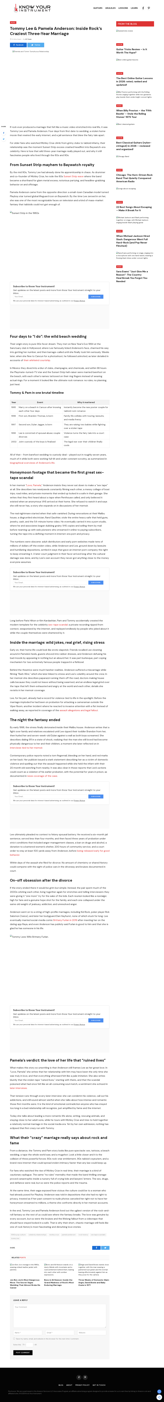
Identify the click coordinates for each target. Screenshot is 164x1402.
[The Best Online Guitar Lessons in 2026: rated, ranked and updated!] (135, 67)
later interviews (18, 1088)
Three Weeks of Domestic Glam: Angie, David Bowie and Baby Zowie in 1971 (93, 1282)
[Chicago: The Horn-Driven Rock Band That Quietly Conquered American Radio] (135, 163)
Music (13, 22)
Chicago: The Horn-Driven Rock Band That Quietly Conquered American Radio (134, 178)
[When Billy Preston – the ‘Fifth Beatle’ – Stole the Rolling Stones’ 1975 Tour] (135, 99)
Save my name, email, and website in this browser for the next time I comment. (47, 1339)
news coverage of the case (42, 775)
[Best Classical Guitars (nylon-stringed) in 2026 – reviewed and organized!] (135, 131)
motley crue (54, 1235)
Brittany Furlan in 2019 (65, 920)
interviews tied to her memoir (26, 747)
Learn (134, 8)
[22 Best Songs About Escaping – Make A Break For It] (135, 195)
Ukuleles (110, 8)
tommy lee (15, 1238)
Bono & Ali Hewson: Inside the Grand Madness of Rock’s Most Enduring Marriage (59, 1282)
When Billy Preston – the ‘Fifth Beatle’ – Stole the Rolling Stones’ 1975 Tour (134, 114)
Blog (61, 1385)
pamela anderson (69, 1235)
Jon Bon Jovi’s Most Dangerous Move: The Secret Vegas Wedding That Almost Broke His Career (25, 1284)
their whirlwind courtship (37, 360)
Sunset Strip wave (74, 176)
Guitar (119, 44)
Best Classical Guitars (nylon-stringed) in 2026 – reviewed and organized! (133, 146)
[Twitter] (3, 139)
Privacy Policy (82, 1385)
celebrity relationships (37, 1235)
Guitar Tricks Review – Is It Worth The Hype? (131, 51)
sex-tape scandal (58, 624)
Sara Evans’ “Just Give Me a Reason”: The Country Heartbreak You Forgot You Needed (132, 276)
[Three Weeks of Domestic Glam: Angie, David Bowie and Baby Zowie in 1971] (93, 1270)
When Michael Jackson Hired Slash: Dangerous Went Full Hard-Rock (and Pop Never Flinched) (133, 240)
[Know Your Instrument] (32, 8)
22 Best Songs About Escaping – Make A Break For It (134, 208)
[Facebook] (3, 133)
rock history (83, 1235)
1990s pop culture (18, 1235)
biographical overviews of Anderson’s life (32, 462)
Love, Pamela (34, 485)
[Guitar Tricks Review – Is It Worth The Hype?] (135, 38)
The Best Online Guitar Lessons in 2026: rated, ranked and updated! (134, 81)
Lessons (123, 8)
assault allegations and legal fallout (79, 710)
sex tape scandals (98, 1235)
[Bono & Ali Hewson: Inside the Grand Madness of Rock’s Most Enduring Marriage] (59, 1270)
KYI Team (28, 39)
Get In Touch (99, 1385)
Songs (119, 202)
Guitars (97, 8)
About (69, 1385)
